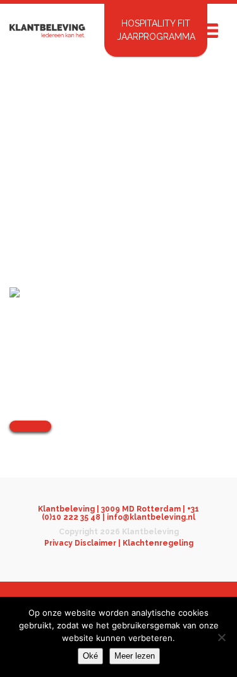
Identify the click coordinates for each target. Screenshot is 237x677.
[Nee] (221, 637)
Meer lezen (134, 656)
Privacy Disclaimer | (83, 543)
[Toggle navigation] (210, 31)
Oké (90, 656)
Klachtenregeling (158, 543)
